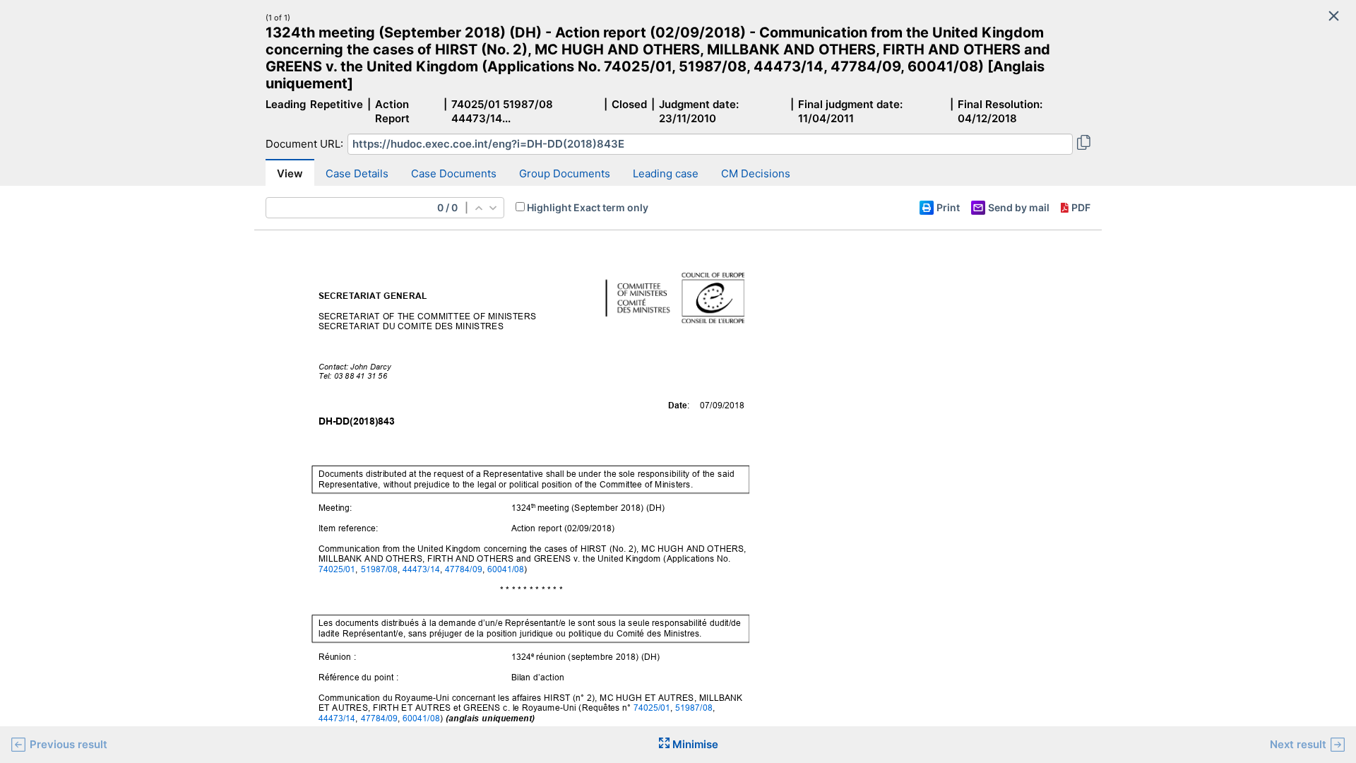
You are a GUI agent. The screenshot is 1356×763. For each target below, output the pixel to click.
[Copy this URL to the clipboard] (1083, 144)
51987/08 (379, 569)
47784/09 (463, 569)
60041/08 (506, 569)
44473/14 (421, 569)
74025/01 (337, 569)
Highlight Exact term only (587, 207)
